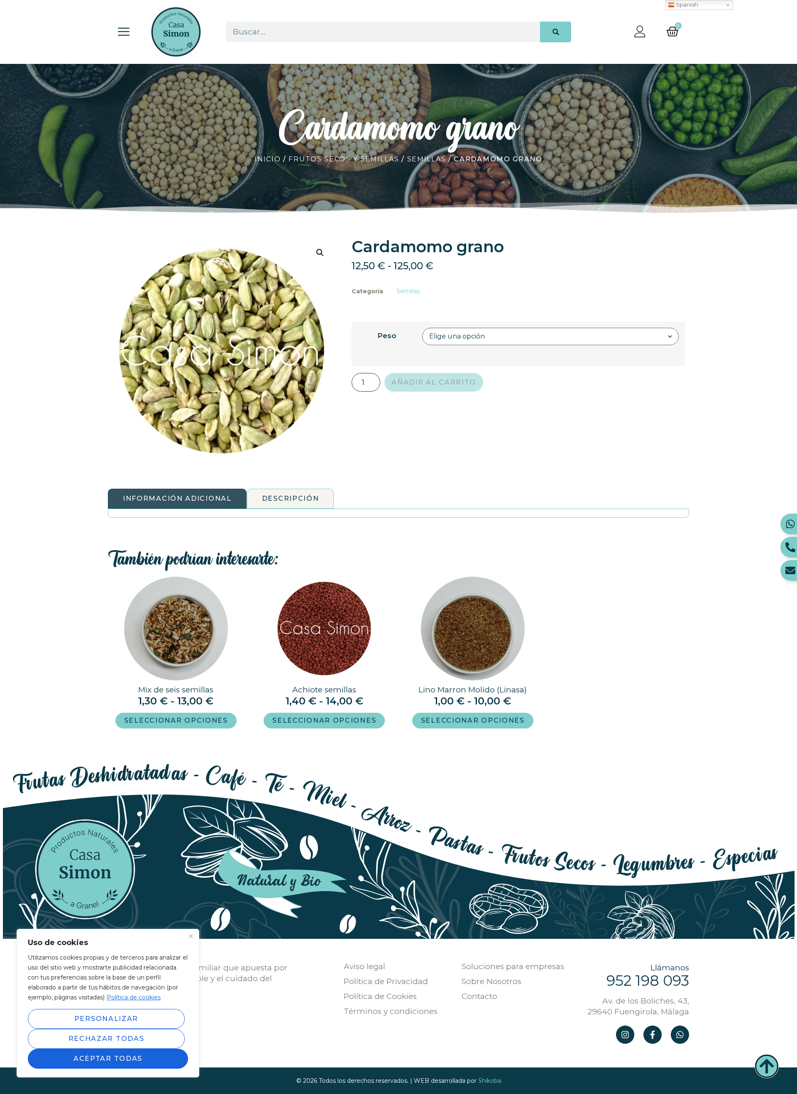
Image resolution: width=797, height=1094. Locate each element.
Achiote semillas (324, 689)
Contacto (479, 996)
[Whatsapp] (680, 1035)
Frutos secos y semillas (343, 159)
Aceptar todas (107, 1058)
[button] (320, 252)
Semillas (426, 159)
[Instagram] (625, 1035)
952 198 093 (647, 980)
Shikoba (489, 1080)
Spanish (686, 4)
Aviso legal (364, 966)
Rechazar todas (106, 1039)
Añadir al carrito (433, 382)
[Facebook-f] (652, 1035)
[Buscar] (555, 32)
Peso (386, 335)
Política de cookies (134, 997)
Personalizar (106, 1019)
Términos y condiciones (391, 1011)
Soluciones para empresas (513, 966)
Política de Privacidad (386, 981)
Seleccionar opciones (176, 720)
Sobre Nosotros (491, 981)
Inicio (267, 159)
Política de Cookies (380, 996)
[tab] (177, 499)
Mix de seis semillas (175, 689)
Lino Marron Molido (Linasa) (472, 689)
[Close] (191, 936)
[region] (108, 1003)
